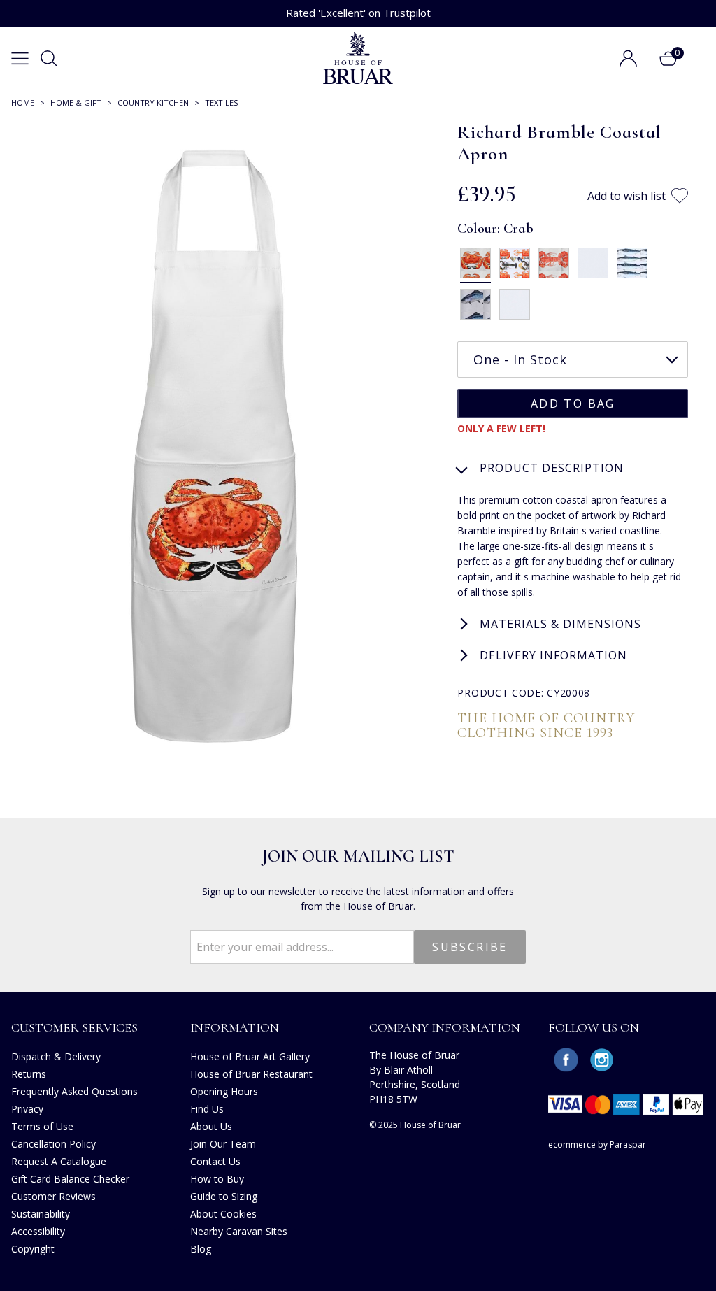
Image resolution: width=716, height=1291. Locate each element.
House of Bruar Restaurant (251, 1073)
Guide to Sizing (223, 1196)
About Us (211, 1126)
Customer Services (74, 1027)
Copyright (33, 1248)
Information (234, 1027)
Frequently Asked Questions (74, 1091)
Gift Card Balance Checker (70, 1178)
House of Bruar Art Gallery (250, 1056)
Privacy (27, 1108)
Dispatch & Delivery (56, 1056)
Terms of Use (42, 1126)
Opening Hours (224, 1091)
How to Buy (217, 1178)
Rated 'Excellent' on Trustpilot (358, 13)
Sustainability (40, 1213)
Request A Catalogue (58, 1161)
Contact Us (215, 1161)
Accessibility (38, 1231)
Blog (200, 1248)
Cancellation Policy (53, 1143)
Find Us (207, 1108)
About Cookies (223, 1213)
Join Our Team (223, 1143)
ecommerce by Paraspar (597, 1144)
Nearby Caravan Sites (238, 1231)
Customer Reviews (53, 1196)
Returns (28, 1073)
